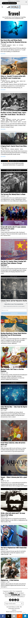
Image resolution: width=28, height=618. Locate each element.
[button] (14, 304)
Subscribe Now (14, 313)
